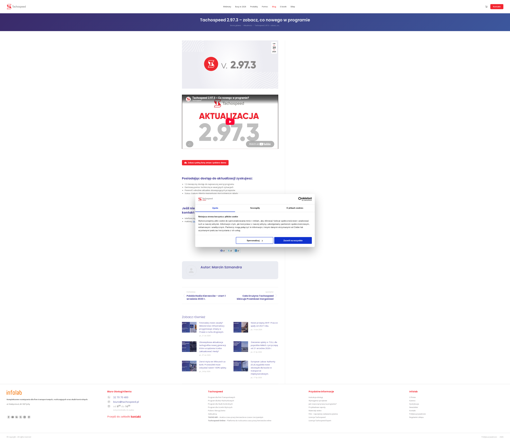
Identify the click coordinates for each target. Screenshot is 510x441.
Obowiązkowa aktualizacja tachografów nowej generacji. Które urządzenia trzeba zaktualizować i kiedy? (212, 347)
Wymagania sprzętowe (318, 400)
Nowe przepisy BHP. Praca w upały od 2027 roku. (264, 324)
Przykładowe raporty (317, 407)
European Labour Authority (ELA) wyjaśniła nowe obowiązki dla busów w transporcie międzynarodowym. (263, 367)
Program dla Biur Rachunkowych (221, 400)
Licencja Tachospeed (317, 417)
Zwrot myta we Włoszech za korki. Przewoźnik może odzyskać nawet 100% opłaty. (213, 364)
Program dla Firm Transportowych (221, 397)
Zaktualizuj (212, 414)
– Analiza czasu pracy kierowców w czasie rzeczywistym (235, 417)
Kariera (412, 400)
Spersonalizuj (253, 240)
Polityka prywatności (417, 414)
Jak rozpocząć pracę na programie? (323, 404)
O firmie (412, 397)
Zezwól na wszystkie (293, 240)
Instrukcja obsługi (316, 397)
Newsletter (413, 407)
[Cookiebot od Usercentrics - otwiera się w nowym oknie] (300, 199)
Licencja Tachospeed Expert (320, 420)
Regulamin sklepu (416, 417)
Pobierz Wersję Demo (216, 410)
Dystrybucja (414, 404)
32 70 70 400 (120, 397)
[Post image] (189, 327)
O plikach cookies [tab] (294, 208)
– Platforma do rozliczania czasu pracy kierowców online (239, 420)
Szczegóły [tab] (255, 208)
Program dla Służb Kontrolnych (220, 404)
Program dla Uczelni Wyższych (220, 407)
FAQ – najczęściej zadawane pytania (323, 414)
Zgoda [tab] (215, 208)
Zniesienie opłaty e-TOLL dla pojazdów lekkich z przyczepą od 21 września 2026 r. (264, 345)
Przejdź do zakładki (124, 416)
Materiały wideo (315, 410)
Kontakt (412, 410)
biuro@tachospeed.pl (126, 402)
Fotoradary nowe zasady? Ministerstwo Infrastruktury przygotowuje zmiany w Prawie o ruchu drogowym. (211, 327)
